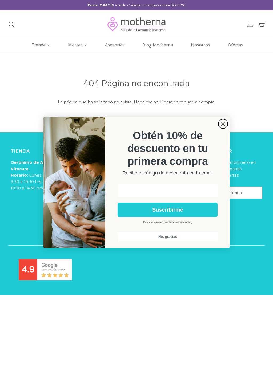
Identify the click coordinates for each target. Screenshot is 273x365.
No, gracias (167, 237)
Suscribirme (167, 210)
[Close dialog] (223, 124)
